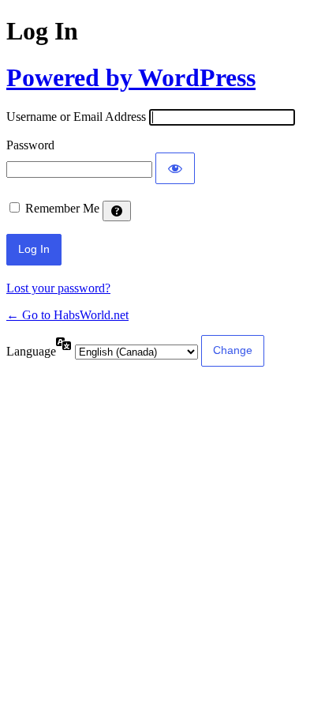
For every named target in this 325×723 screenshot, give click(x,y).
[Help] (117, 211)
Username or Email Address (76, 116)
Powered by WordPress (131, 77)
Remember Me (62, 208)
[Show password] (175, 168)
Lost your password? (58, 288)
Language (31, 351)
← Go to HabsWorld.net (67, 315)
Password (30, 145)
